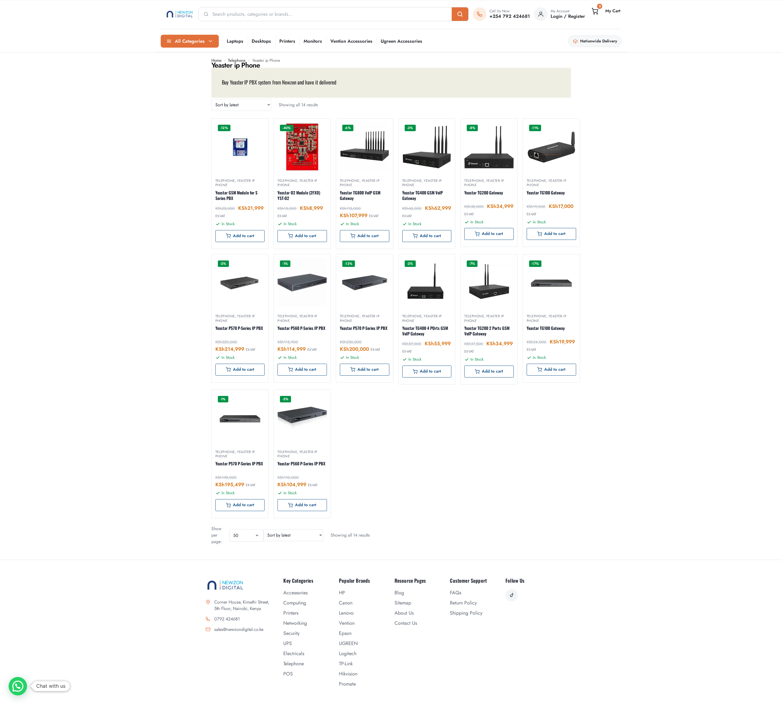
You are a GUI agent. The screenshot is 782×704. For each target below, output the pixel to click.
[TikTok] (511, 595)
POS (288, 673)
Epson (345, 633)
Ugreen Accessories (401, 41)
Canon (345, 602)
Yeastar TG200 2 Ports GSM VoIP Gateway (486, 330)
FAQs (455, 592)
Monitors (313, 41)
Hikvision (348, 673)
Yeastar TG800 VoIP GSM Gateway (360, 195)
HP (342, 592)
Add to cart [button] (243, 236)
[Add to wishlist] (256, 126)
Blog (399, 592)
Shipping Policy (466, 612)
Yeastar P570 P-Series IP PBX (239, 328)
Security (291, 633)
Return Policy (463, 602)
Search (460, 14)
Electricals (293, 653)
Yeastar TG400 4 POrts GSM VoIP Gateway (425, 330)
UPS (287, 643)
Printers (287, 41)
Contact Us (406, 623)
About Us (404, 612)
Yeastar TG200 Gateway (483, 192)
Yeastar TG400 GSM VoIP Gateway (422, 195)
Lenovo (346, 612)
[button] (605, 11)
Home (216, 60)
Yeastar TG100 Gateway (546, 192)
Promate (347, 683)
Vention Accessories (351, 41)
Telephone (237, 60)
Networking (295, 623)
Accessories (295, 592)
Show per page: (216, 535)
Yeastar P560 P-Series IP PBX (301, 328)
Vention (347, 623)
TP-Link (346, 663)
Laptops (235, 41)
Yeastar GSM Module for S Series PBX (236, 195)
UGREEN (348, 643)
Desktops (261, 41)
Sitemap (403, 602)
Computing (294, 602)
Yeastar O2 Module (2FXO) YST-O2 (298, 195)
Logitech (347, 653)
